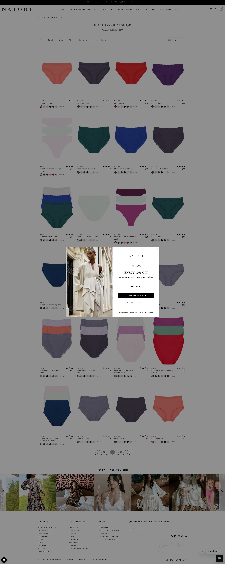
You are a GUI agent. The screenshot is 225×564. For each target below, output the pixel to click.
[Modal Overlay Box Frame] (112, 282)
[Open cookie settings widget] (4, 560)
